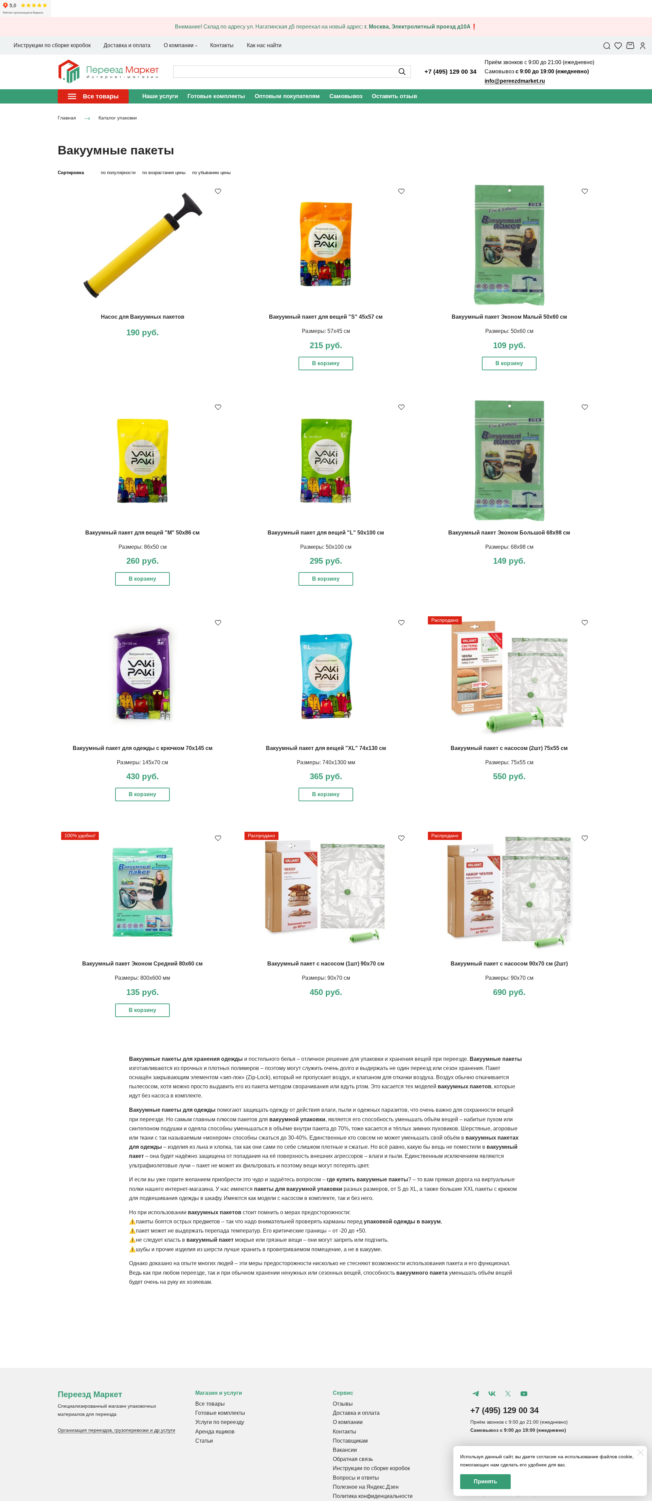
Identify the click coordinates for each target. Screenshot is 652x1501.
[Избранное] (618, 45)
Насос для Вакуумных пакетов (142, 317)
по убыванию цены (211, 172)
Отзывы (343, 1404)
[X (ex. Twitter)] (508, 1393)
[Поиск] (606, 45)
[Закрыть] (640, 1452)
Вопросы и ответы (356, 1478)
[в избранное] (218, 191)
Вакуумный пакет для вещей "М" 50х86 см (142, 533)
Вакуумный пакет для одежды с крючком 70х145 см (143, 748)
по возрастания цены (163, 172)
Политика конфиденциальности (373, 1496)
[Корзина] (631, 45)
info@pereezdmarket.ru (515, 81)
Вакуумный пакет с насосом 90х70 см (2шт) (509, 964)
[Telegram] (475, 1393)
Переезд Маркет (90, 1394)
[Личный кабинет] (642, 45)
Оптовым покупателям (287, 96)
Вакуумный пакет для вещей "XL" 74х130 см (326, 748)
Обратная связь (353, 1459)
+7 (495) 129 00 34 (450, 71)
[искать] (402, 71)
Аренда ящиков (215, 1431)
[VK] (491, 1393)
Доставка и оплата (356, 1413)
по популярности (118, 172)
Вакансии (345, 1450)
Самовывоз (345, 96)
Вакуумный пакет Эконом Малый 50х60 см (509, 317)
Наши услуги (160, 96)
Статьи (204, 1441)
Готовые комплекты (216, 96)
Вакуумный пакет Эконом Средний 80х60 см (142, 964)
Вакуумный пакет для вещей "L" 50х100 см (326, 533)
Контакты (344, 1431)
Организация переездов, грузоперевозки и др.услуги (116, 1430)
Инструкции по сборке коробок (371, 1468)
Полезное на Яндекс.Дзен (366, 1487)
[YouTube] (524, 1393)
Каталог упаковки (117, 118)
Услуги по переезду (219, 1422)
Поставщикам (350, 1441)
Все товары (210, 1404)
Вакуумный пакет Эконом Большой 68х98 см (509, 533)
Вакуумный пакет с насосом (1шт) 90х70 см (325, 964)
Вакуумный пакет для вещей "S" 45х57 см (326, 317)
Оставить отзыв (394, 96)
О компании (348, 1422)
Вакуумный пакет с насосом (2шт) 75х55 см (509, 748)
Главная (67, 118)
